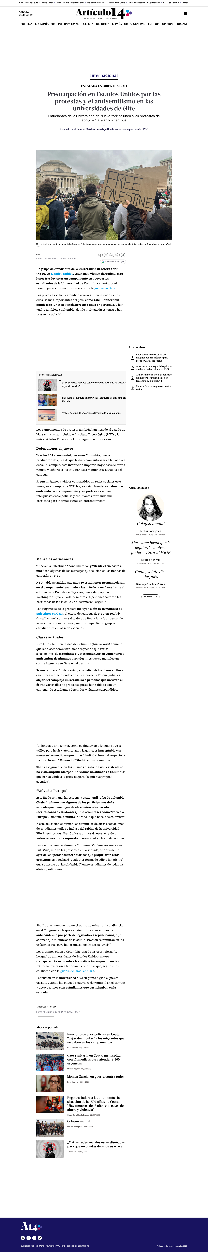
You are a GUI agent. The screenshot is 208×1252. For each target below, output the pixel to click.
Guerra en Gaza (64, 1012)
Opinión (167, 24)
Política (26, 24)
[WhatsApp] (117, 255)
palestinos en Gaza (49, 614)
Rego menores (153, 3)
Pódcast (181, 24)
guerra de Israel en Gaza (77, 971)
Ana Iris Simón (46, 3)
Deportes (103, 24)
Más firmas (148, 597)
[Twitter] (23, 1238)
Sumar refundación (136, 3)
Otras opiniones (139, 488)
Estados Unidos (62, 274)
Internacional (68, 24)
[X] (106, 255)
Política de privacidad (55, 1246)
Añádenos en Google (114, 261)
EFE (38, 254)
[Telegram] (123, 255)
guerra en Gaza (104, 288)
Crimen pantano (189, 3)
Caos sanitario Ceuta (115, 3)
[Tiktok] (40, 1238)
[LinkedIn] (112, 255)
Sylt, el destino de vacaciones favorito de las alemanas (91, 413)
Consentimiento (82, 1246)
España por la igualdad (128, 24)
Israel (77, 1012)
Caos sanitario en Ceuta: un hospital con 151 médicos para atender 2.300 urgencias (152, 357)
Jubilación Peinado (95, 3)
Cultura (87, 24)
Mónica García (77, 3)
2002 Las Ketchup (171, 3)
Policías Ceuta (31, 3)
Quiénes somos (27, 1246)
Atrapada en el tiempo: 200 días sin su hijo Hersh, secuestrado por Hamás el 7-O (104, 129)
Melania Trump (62, 3)
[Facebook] (100, 255)
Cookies (70, 1246)
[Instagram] (28, 1238)
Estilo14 (153, 24)
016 (53, 24)
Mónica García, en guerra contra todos (153, 388)
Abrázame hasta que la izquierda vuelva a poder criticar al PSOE (154, 368)
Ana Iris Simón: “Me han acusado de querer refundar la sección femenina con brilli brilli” (154, 377)
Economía (42, 24)
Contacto (39, 1246)
